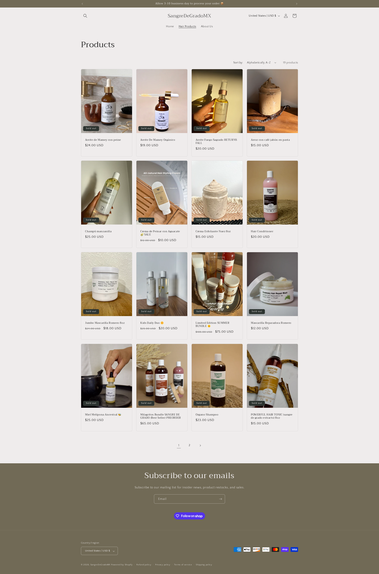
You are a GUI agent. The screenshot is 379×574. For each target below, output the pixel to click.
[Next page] (200, 445)
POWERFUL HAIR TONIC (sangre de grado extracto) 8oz (271, 416)
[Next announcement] (296, 4)
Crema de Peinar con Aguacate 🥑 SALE (160, 233)
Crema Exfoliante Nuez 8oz (213, 231)
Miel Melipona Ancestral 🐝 (103, 414)
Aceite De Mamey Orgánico (157, 140)
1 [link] (178, 445)
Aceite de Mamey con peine (103, 140)
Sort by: (238, 62)
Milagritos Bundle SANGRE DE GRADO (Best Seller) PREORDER (160, 416)
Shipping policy (204, 565)
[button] (85, 15)
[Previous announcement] (82, 4)
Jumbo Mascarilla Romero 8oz (105, 323)
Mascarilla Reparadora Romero (271, 323)
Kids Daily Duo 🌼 (152, 323)
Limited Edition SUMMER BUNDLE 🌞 (212, 324)
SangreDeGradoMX (100, 565)
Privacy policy (162, 565)
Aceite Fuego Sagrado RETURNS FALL (216, 141)
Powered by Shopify (122, 565)
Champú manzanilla (98, 231)
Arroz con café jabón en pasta (270, 140)
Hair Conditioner (262, 231)
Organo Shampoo (207, 414)
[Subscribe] (220, 499)
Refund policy (143, 565)
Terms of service (183, 565)
